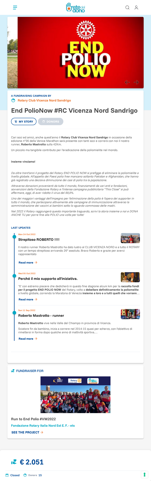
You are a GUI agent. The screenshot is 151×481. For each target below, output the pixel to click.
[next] (136, 82)
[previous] (127, 82)
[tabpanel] (75, 238)
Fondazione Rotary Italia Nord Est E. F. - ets (43, 425)
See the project (25, 432)
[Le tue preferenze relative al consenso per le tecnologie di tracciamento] (144, 474)
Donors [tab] (53, 121)
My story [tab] (26, 121)
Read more (26, 262)
